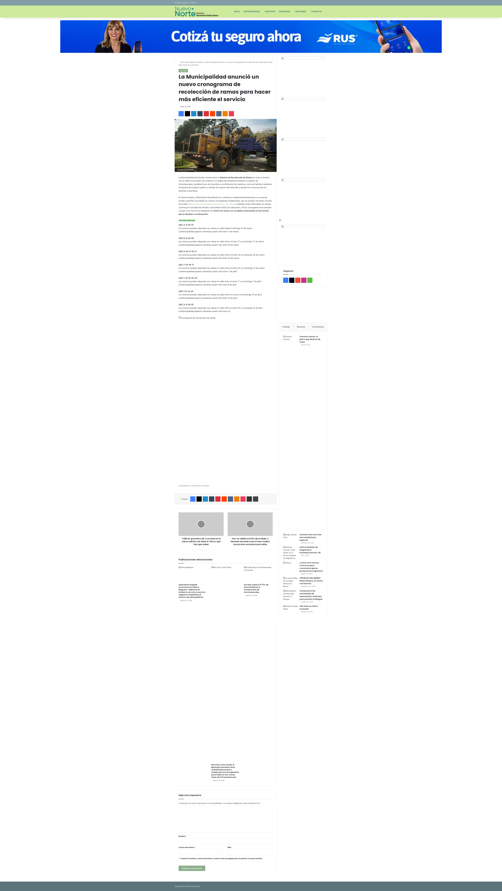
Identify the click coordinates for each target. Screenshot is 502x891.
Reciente (301, 327)
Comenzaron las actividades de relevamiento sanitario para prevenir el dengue (311, 595)
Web (229, 847)
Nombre (183, 836)
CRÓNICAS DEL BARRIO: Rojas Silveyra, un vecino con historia (311, 581)
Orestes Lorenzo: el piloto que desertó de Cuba (310, 339)
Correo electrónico (187, 847)
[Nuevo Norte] (196, 11)
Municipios (284, 11)
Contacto (316, 11)
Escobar (199, 62)
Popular (286, 327)
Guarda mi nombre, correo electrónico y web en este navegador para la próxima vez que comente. (222, 858)
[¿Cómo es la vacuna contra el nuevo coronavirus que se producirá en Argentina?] (290, 566)
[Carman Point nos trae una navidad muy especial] (290, 538)
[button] (283, 305)
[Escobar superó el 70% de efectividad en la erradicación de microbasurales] (258, 574)
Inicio (237, 11)
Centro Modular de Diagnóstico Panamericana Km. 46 (310, 550)
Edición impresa (252, 11)
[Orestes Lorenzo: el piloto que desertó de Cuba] (290, 433)
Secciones (300, 11)
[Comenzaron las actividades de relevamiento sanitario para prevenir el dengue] (290, 595)
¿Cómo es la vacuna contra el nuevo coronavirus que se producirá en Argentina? (311, 566)
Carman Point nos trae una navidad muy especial (310, 537)
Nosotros (270, 11)
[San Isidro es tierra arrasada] (290, 610)
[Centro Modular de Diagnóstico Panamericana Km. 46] (290, 553)
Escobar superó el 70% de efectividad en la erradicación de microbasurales (256, 588)
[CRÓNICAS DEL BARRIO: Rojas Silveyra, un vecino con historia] (290, 582)
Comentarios (318, 327)
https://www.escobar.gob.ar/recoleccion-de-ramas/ (211, 204)
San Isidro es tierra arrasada (309, 607)
